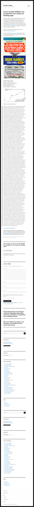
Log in (5, 402)
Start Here (5, 490)
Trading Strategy (14, 237)
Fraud (23, 236)
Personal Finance (7, 372)
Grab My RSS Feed (8, 342)
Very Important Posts (8, 391)
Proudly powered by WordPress (12, 504)
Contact (4, 497)
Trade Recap (6, 383)
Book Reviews (6, 368)
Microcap (4, 237)
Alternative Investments (8, 366)
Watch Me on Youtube (8, 343)
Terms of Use (5, 499)
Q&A (5, 376)
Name (4, 281)
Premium (6, 375)
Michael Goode (7, 236)
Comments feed (7, 404)
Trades (5, 386)
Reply (4, 257)
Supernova (6, 382)
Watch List (6, 393)
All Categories (16, 236)
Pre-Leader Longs (7, 373)
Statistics (6, 378)
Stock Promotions (8, 237)
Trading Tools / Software (8, 469)
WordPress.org (6, 485)
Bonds (5, 367)
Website (4, 290)
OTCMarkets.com (14, 24)
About (4, 501)
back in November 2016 (11, 30)
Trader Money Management (9, 464)
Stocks (5, 381)
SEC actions (6, 377)
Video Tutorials (7, 392)
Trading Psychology (7, 387)
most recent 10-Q (14, 33)
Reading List (5, 492)
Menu (28, 5)
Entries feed (6, 403)
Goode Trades (7, 5)
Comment (5, 268)
